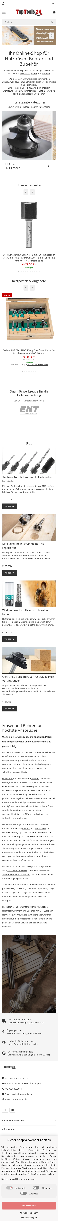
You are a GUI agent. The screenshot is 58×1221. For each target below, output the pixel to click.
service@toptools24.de (21, 1094)
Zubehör (46, 73)
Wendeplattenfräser (11, 810)
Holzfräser (24, 73)
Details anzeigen (29, 1217)
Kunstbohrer (43, 856)
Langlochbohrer (9, 860)
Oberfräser (7, 778)
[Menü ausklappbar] (4, 12)
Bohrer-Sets (40, 828)
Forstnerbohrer (28, 856)
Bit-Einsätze (48, 852)
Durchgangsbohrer (11, 856)
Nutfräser (20, 806)
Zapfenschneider (26, 860)
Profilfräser (27, 814)
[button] (53, 3)
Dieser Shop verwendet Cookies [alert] (29, 1140)
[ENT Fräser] (27, 135)
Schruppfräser (47, 806)
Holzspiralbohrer (34, 852)
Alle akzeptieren (29, 1205)
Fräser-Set (46, 790)
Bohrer (34, 73)
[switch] (9, 1187)
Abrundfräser (32, 806)
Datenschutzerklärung (11, 1179)
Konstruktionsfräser (31, 810)
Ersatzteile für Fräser (17, 870)
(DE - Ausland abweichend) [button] (37, 364)
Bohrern (26, 828)
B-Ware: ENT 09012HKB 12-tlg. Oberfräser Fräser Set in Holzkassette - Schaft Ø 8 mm (29, 352)
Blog (29, 443)
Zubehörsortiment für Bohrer (16, 874)
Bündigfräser (8, 806)
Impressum (29, 1179)
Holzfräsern (7, 910)
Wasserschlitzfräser (11, 814)
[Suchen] (52, 22)
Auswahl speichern (29, 1212)
